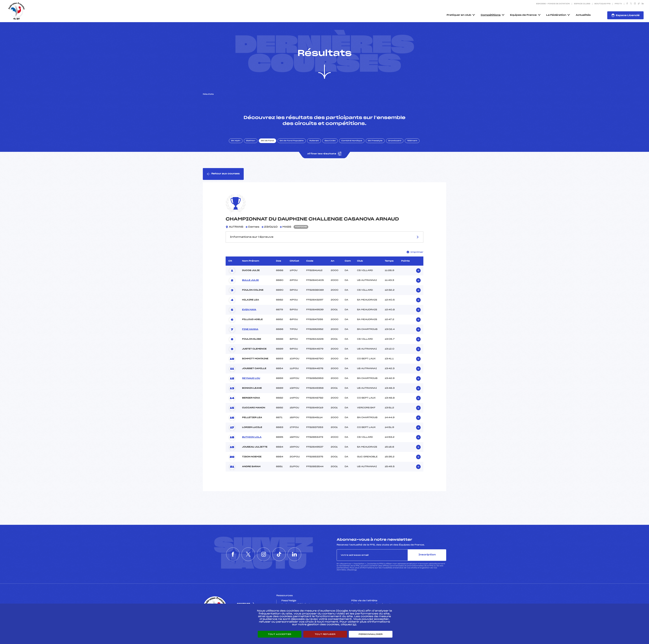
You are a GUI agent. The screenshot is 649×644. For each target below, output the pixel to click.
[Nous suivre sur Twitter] (631, 4)
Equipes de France (523, 15)
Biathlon (250, 141)
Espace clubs (582, 4)
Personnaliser (371, 634)
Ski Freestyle (375, 141)
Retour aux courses (225, 174)
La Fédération (556, 15)
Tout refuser (325, 634)
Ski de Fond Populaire (292, 141)
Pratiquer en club (459, 15)
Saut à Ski (329, 141)
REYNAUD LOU (251, 378)
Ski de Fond (267, 141)
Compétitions (491, 15)
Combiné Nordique (351, 141)
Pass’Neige (288, 601)
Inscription (427, 555)
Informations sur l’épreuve (251, 237)
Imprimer (416, 252)
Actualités (583, 15)
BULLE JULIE (250, 280)
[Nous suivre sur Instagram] (635, 4)
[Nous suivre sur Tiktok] (639, 4)
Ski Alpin (235, 141)
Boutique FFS (602, 4)
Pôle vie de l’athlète (364, 601)
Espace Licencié (628, 15)
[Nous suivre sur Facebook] (627, 4)
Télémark (412, 141)
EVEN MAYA (249, 310)
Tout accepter (279, 634)
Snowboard (394, 141)
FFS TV (618, 4)
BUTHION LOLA (251, 437)
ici (355, 570)
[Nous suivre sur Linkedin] (643, 4)
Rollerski (314, 141)
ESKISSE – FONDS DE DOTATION (553, 4)
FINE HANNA (250, 329)
